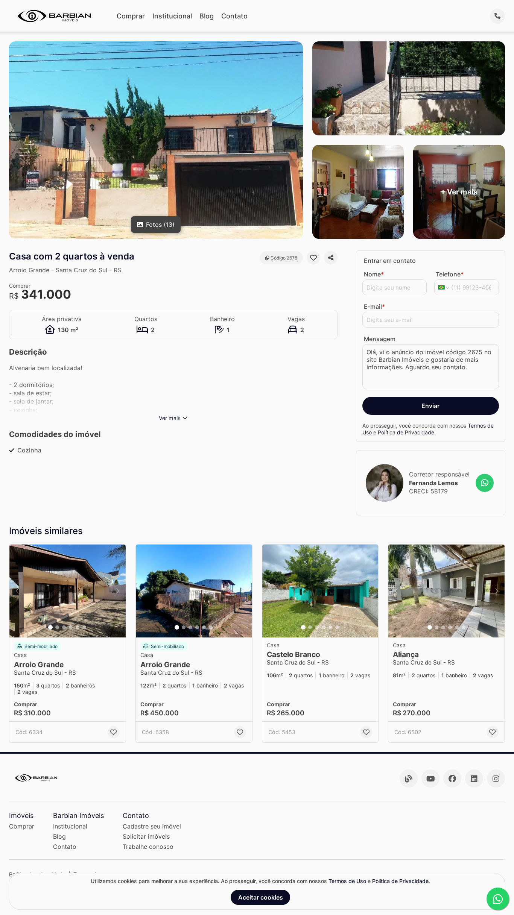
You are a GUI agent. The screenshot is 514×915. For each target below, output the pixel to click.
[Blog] (409, 778)
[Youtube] (430, 778)
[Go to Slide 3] (64, 627)
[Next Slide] (118, 591)
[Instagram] (496, 778)
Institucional (172, 16)
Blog (206, 16)
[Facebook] (452, 778)
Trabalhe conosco (148, 846)
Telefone (450, 274)
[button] (67, 591)
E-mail (374, 306)
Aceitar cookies (260, 897)
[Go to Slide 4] (71, 627)
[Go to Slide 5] (77, 627)
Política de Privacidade (406, 432)
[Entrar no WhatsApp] (485, 483)
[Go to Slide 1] (50, 627)
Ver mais (170, 418)
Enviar (430, 406)
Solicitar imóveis (146, 836)
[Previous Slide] (17, 591)
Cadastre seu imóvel (152, 826)
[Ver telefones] (497, 16)
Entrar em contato (390, 260)
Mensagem (379, 339)
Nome (374, 274)
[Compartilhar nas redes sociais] (331, 257)
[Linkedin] (474, 778)
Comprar (131, 16)
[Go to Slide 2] (57, 627)
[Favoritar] (313, 257)
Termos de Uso (347, 881)
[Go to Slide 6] (84, 627)
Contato (234, 16)
